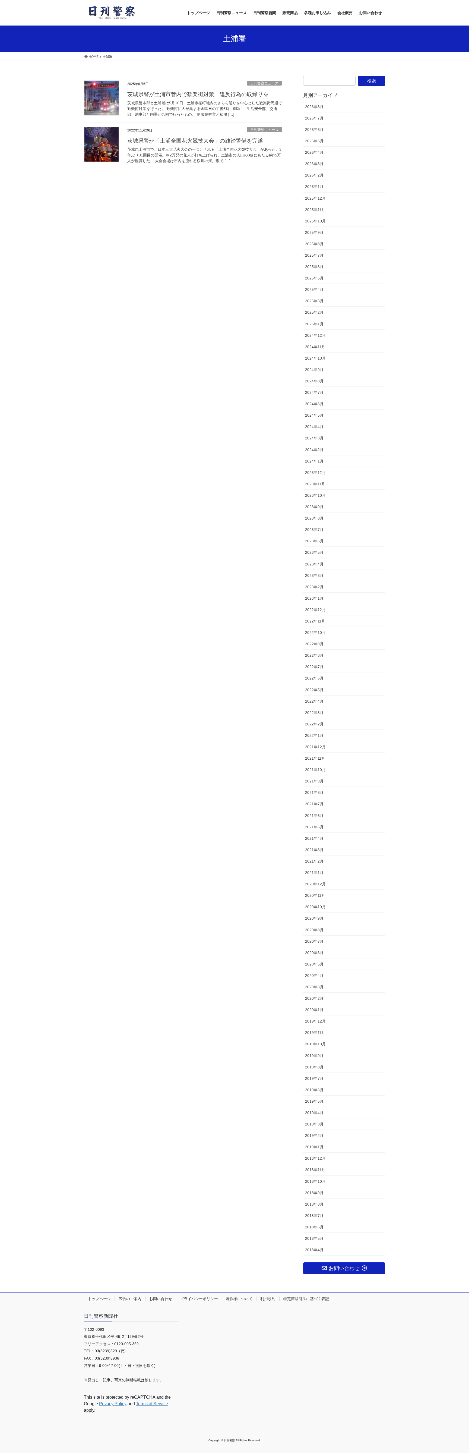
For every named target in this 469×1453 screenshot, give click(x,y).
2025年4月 (314, 289)
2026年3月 (314, 164)
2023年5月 (314, 552)
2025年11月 (315, 209)
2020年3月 (314, 987)
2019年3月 (314, 1124)
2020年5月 (314, 964)
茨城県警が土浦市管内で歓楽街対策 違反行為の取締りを (197, 94)
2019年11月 (315, 1032)
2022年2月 (314, 724)
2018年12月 (315, 1158)
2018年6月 (314, 1227)
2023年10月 (315, 495)
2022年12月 (315, 610)
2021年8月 (314, 792)
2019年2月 (314, 1135)
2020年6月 (314, 953)
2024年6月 (314, 404)
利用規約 (267, 1299)
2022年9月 (314, 644)
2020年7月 (314, 941)
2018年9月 (314, 1193)
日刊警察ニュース (264, 83)
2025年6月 (314, 267)
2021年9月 (314, 781)
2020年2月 (314, 998)
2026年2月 (314, 175)
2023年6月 (314, 541)
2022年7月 (314, 667)
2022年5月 (314, 690)
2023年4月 (314, 564)
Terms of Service (152, 1403)
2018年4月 (314, 1250)
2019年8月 (314, 1067)
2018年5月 (314, 1238)
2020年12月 (315, 884)
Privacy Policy (112, 1403)
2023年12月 (315, 472)
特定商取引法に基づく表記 (306, 1299)
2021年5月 (314, 827)
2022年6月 (314, 678)
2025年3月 (314, 301)
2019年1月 (314, 1147)
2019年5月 (314, 1101)
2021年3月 (314, 850)
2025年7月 (314, 255)
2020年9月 (314, 918)
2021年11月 (315, 758)
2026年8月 (314, 107)
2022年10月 (315, 632)
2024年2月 (314, 450)
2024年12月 (315, 335)
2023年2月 (314, 587)
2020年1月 (314, 1010)
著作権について (239, 1299)
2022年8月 (314, 655)
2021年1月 (314, 872)
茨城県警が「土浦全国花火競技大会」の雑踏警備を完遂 (195, 141)
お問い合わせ (160, 1299)
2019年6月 (314, 1090)
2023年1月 (314, 598)
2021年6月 (314, 815)
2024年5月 (314, 415)
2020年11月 (315, 895)
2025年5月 (314, 278)
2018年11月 (315, 1170)
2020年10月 (315, 907)
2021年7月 (314, 804)
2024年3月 (314, 438)
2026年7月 (314, 118)
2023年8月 (314, 518)
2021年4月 (314, 838)
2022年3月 (314, 712)
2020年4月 (314, 975)
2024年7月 (314, 392)
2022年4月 (314, 701)
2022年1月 (314, 735)
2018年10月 (315, 1181)
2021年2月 (314, 861)
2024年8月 (314, 381)
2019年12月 (315, 1021)
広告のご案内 (130, 1299)
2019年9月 (314, 1055)
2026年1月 (314, 186)
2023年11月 (315, 484)
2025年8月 (314, 244)
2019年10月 (315, 1044)
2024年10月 (315, 358)
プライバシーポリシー (199, 1299)
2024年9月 (314, 369)
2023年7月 (314, 529)
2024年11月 (315, 347)
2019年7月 (314, 1078)
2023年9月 (314, 507)
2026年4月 (314, 152)
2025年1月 (314, 324)
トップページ (99, 1299)
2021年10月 (315, 770)
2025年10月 (315, 221)
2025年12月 (315, 198)
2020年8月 (314, 930)
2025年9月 (314, 232)
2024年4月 (314, 426)
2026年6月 (314, 129)
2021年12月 (315, 747)
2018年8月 (314, 1204)
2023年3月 (314, 575)
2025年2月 (314, 312)
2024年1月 (314, 461)
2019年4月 (314, 1113)
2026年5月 (314, 141)
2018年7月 (314, 1215)
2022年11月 (315, 621)
